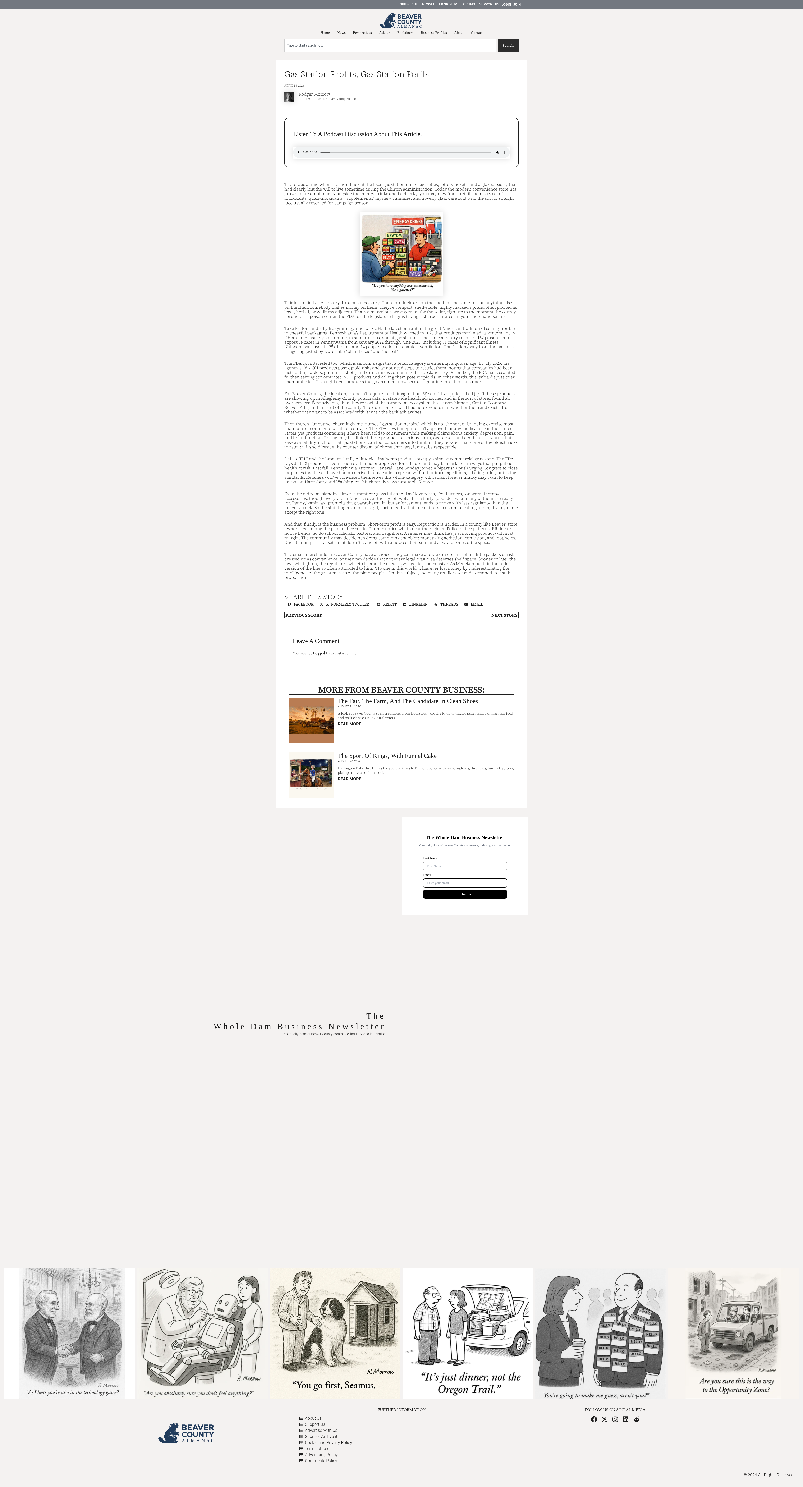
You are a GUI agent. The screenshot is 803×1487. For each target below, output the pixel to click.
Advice (384, 33)
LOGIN (506, 4)
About (459, 33)
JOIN (517, 4)
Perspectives (362, 33)
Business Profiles (434, 33)
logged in (321, 653)
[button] (300, 604)
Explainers (405, 33)
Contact (477, 33)
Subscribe (409, 4)
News (341, 33)
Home (325, 33)
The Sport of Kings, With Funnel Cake (387, 755)
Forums (468, 4)
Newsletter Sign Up (439, 4)
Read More (349, 723)
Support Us (489, 4)
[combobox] (390, 45)
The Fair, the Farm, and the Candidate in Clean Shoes (408, 700)
